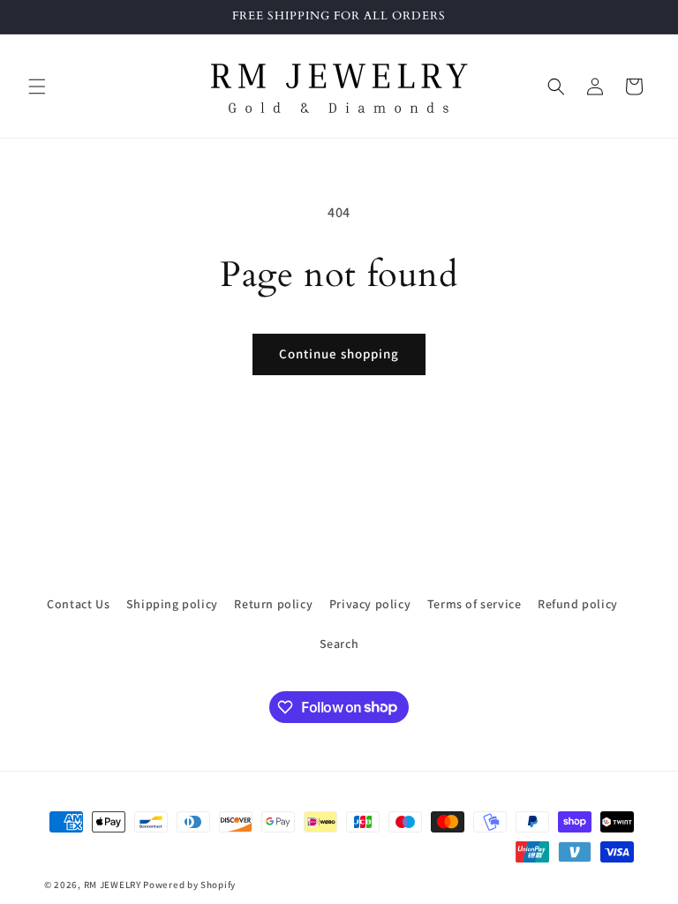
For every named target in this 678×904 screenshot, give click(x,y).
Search (339, 644)
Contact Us (78, 604)
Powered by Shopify (189, 884)
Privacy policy (370, 604)
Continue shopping (339, 353)
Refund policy (578, 604)
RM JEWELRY (114, 884)
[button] (37, 86)
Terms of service (474, 604)
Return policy (273, 604)
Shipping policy (172, 604)
